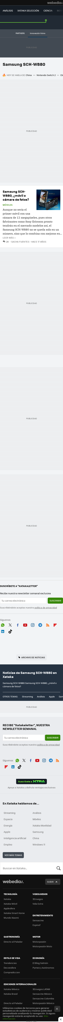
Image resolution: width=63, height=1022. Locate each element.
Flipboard (55, 624)
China (29, 75)
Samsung (38, 831)
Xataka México (11, 989)
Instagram (32, 624)
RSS (47, 624)
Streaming (27, 696)
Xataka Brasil (10, 993)
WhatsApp (2, 624)
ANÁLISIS (8, 10)
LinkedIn (2, 630)
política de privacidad (45, 607)
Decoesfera (10, 967)
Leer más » (9, 237)
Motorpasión (39, 941)
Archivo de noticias (33, 657)
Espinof (36, 925)
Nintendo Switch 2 (46, 75)
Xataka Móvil (10, 903)
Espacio (8, 819)
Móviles (8, 205)
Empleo (8, 844)
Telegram (40, 624)
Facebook (17, 624)
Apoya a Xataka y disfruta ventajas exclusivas (31, 787)
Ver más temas (13, 855)
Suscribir (55, 600)
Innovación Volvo (37, 33)
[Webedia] (55, 3)
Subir (50, 881)
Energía (8, 825)
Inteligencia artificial (15, 838)
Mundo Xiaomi (11, 917)
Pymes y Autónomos (43, 967)
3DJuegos (38, 899)
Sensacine (38, 920)
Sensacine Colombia (43, 998)
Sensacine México (42, 993)
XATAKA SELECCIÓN (28, 10)
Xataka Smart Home (14, 913)
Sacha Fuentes (20, 241)
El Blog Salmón (40, 963)
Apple (52, 696)
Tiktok (10, 630)
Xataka (7, 899)
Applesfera (9, 908)
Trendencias (10, 963)
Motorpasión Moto (42, 946)
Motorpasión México (43, 1003)
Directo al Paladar (13, 941)
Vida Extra (38, 903)
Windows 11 (39, 844)
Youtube (25, 624)
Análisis (41, 696)
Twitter (10, 624)
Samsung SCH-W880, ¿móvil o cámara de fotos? (16, 195)
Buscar (59, 868)
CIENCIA (48, 10)
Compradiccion (12, 972)
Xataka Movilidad (42, 825)
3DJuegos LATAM (41, 989)
